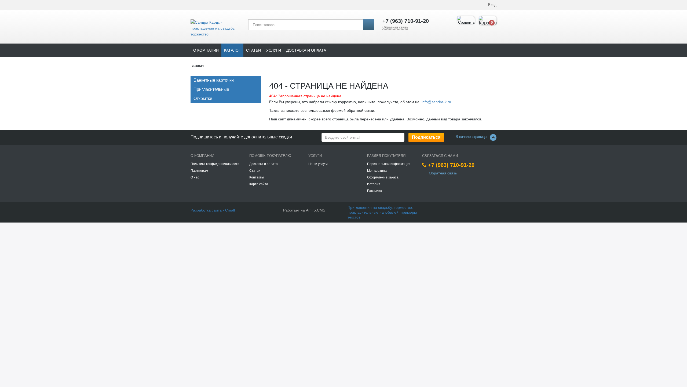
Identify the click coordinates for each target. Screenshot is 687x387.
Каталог (232, 50)
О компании (206, 50)
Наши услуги (318, 164)
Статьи (253, 50)
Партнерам (199, 171)
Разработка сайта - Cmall (213, 210)
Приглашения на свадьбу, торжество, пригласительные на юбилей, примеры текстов (382, 212)
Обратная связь (395, 27)
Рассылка (374, 191)
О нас (195, 177)
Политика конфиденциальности (215, 164)
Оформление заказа (383, 177)
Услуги (273, 50)
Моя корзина (377, 171)
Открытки (202, 98)
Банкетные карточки (213, 80)
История (373, 184)
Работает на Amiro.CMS (304, 210)
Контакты (256, 177)
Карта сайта (258, 184)
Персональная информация (388, 164)
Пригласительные (211, 89)
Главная (197, 65)
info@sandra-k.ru (436, 102)
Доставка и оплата (306, 50)
